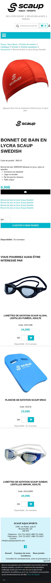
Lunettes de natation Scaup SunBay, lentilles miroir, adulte (25, 483)
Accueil (8, 553)
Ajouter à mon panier (25, 225)
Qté (2, 219)
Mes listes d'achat (15, 16)
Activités (15, 47)
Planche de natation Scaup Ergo (25, 400)
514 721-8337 (24, 536)
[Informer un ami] (25, 191)
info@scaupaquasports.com (13, 540)
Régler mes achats (36, 16)
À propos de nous (22, 553)
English (26, 19)
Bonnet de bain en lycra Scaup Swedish (17, 200)
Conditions (26, 556)
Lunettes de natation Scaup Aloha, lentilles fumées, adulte (25, 316)
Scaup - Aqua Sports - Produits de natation (18, 44)
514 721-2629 (24, 534)
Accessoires (6, 49)
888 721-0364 (37, 534)
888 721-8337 (38, 536)
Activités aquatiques (29, 47)
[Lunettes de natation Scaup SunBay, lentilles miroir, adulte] (25, 454)
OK (4, 580)
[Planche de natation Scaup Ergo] (25, 372)
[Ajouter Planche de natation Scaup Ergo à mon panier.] (31, 419)
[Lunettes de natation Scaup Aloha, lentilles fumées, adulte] (25, 288)
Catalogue (5, 47)
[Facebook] (25, 547)
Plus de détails (33, 574)
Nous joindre (38, 553)
